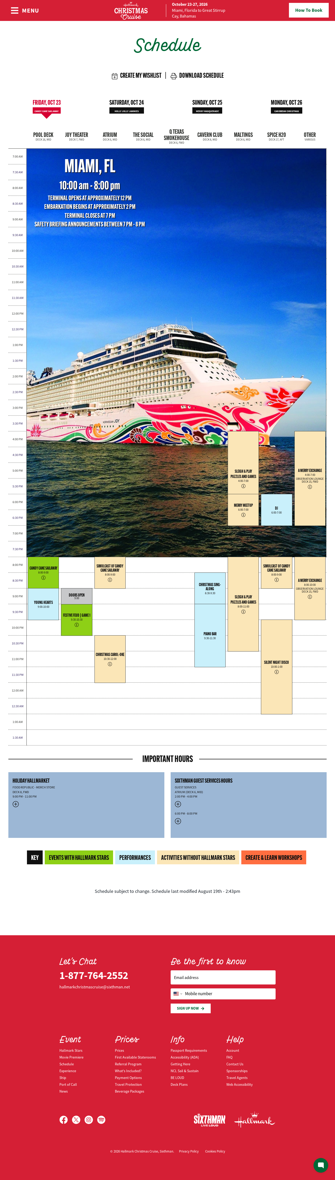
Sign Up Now (188, 1008)
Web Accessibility (239, 1084)
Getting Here (180, 1064)
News (63, 1091)
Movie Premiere (71, 1057)
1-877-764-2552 (93, 975)
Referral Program (128, 1064)
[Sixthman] (209, 1119)
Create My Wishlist (139, 75)
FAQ (229, 1057)
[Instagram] (91, 1120)
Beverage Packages (129, 1091)
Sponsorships (237, 1070)
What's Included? (128, 1070)
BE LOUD (177, 1077)
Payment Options (128, 1077)
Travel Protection (128, 1084)
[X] (78, 1120)
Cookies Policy (215, 1151)
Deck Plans (179, 1084)
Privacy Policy (189, 1151)
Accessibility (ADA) (185, 1057)
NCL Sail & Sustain (185, 1070)
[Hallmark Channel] (255, 1120)
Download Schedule (200, 75)
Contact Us (234, 1064)
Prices (119, 1050)
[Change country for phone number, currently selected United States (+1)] (177, 994)
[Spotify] (101, 1120)
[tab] (47, 105)
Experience (67, 1070)
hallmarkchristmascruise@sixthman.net (94, 987)
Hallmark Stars (70, 1050)
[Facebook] (65, 1120)
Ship (62, 1077)
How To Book (308, 10)
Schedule (66, 1064)
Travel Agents (237, 1077)
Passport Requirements (189, 1050)
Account (232, 1050)
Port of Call (68, 1084)
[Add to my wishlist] (54, 585)
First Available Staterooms (135, 1057)
